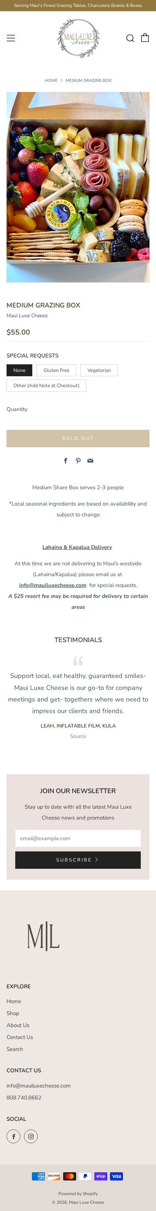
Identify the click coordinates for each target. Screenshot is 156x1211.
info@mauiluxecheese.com (52, 585)
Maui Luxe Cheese (27, 315)
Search (15, 1049)
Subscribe (74, 860)
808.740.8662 (24, 1097)
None (19, 370)
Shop (13, 1013)
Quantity (17, 409)
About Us (18, 1025)
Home (51, 80)
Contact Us (20, 1037)
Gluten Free (56, 370)
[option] (78, 187)
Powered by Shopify (78, 1194)
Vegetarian (99, 370)
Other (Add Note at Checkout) (46, 385)
